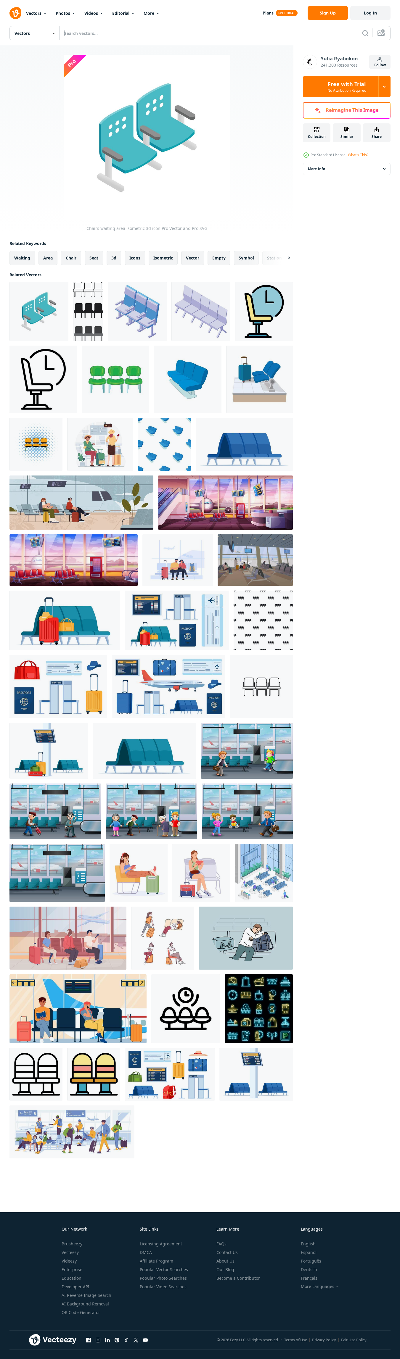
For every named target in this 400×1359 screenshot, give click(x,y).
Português (311, 1261)
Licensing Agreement (161, 1244)
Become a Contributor (238, 1278)
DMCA (146, 1252)
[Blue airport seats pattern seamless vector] (164, 444)
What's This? (358, 154)
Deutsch (309, 1269)
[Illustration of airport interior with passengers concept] (55, 811)
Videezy (69, 1261)
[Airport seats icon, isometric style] (137, 311)
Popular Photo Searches (163, 1278)
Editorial (120, 13)
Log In (370, 13)
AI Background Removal (85, 1304)
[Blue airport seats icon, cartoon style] (187, 379)
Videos (91, 13)
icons (134, 258)
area (48, 258)
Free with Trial (346, 86)
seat (93, 258)
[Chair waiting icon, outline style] (43, 379)
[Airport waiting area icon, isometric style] (200, 311)
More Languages (317, 1286)
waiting (22, 258)
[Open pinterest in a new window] (117, 1339)
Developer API (75, 1286)
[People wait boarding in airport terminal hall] (177, 560)
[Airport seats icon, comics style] (35, 444)
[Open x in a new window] (136, 1339)
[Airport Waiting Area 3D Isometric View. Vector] (264, 873)
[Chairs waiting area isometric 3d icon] (38, 311)
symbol (246, 258)
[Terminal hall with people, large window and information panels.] (78, 1008)
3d (113, 258)
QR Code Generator (81, 1312)
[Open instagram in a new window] (98, 1339)
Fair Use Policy (354, 1339)
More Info (316, 168)
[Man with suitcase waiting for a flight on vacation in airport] (100, 444)
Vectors (33, 13)
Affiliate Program (156, 1261)
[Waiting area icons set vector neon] (259, 1008)
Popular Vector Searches (164, 1269)
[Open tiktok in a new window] (126, 1339)
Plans (268, 13)
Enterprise (72, 1269)
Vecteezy (70, 1252)
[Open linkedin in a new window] (107, 1339)
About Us (225, 1261)
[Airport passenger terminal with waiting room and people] (151, 811)
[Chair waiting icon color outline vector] (264, 311)
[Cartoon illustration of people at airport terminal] (247, 751)
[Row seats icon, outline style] (261, 686)
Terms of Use (295, 1339)
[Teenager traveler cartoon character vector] (162, 938)
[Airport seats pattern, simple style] (263, 620)
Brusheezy (72, 1244)
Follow (380, 64)
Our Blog (225, 1269)
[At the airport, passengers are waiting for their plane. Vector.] (255, 560)
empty (219, 258)
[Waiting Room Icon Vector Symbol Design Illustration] (185, 1008)
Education (71, 1278)
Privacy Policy (324, 1339)
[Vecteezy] (15, 13)
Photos (63, 13)
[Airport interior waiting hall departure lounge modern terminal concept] (57, 873)
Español (309, 1252)
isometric (163, 258)
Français (309, 1278)
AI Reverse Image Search (86, 1295)
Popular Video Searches (163, 1286)
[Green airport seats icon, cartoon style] (115, 379)
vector (192, 258)
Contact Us (227, 1252)
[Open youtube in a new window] (145, 1339)
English (308, 1244)
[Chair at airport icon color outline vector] (93, 1074)
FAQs (221, 1244)
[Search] (365, 33)
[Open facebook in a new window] (88, 1339)
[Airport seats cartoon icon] (259, 379)
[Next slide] (283, 258)
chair (71, 258)
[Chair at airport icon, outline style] (35, 1074)
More (149, 13)
